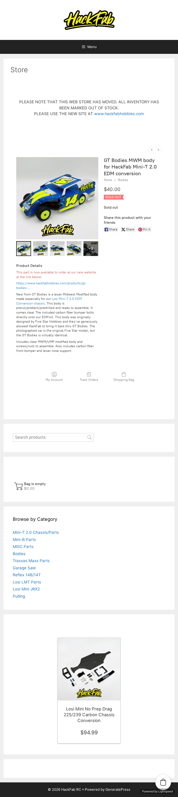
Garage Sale (24, 568)
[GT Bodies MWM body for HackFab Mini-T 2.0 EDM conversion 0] (23, 248)
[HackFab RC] (89, 19)
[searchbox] (53, 437)
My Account (54, 380)
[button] (30, 486)
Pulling (19, 596)
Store (108, 180)
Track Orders (89, 380)
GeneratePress (117, 789)
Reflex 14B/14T (27, 575)
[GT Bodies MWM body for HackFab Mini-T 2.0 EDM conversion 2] (57, 248)
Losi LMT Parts (27, 582)
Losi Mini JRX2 (26, 589)
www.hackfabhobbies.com (119, 113)
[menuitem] (152, 149)
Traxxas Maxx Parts (31, 560)
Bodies (123, 180)
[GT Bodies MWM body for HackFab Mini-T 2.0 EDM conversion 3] (74, 248)
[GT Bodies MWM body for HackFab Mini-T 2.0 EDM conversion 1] (40, 248)
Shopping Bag (124, 380)
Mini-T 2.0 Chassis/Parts (36, 532)
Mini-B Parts (24, 539)
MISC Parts (23, 546)
